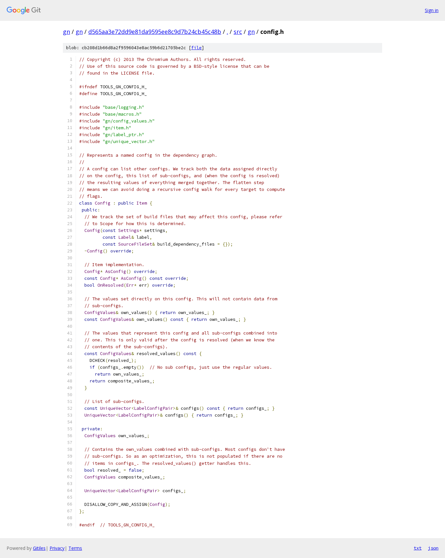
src (238, 32)
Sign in (431, 10)
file (196, 47)
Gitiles (39, 548)
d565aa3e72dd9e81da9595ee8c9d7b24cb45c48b (154, 32)
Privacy (57, 548)
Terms (75, 548)
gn (66, 32)
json (433, 548)
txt (418, 548)
